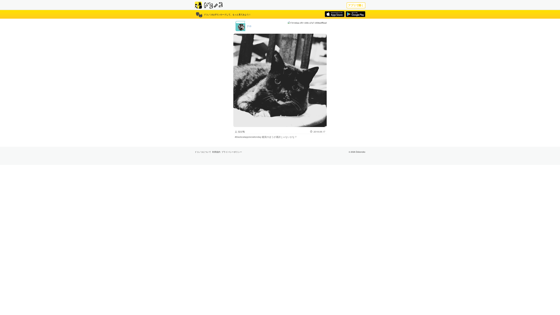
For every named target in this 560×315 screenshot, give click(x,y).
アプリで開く (356, 5)
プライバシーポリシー (232, 151)
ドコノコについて (203, 151)
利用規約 (216, 151)
